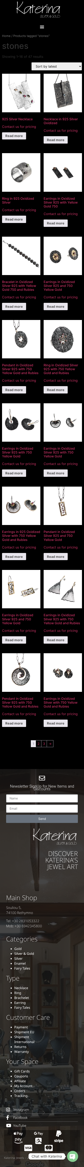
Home (6, 36)
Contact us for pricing (19, 127)
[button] (42, 26)
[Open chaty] (72, 1156)
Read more (14, 136)
